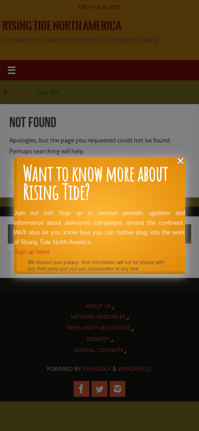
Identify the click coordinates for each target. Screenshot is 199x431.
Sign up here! (32, 251)
